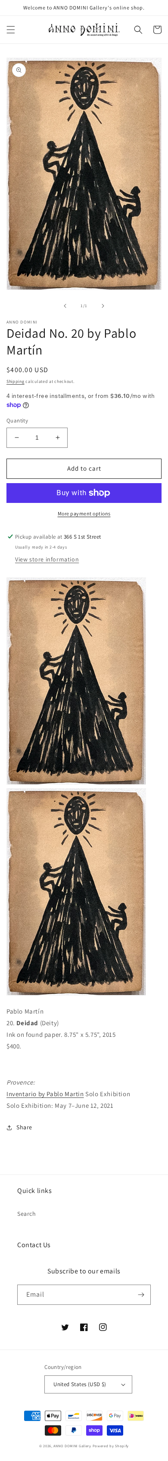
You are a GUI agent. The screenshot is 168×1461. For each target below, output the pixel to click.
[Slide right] (102, 305)
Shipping (15, 381)
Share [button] (24, 1127)
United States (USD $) (79, 1384)
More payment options (84, 513)
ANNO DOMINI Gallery (72, 1445)
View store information (47, 559)
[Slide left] (65, 305)
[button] (10, 29)
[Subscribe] (140, 1295)
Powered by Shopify (111, 1445)
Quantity (17, 420)
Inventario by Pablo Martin (45, 1094)
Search (26, 1214)
